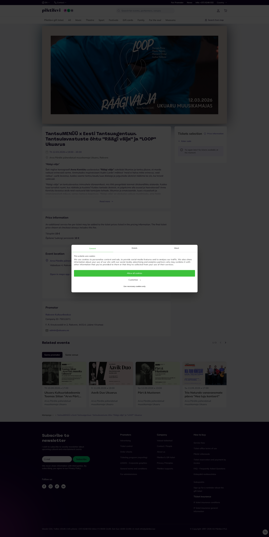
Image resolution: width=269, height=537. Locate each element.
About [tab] (176, 248)
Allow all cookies (134, 273)
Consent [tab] (92, 248)
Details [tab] (134, 248)
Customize (133, 280)
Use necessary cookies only (134, 286)
